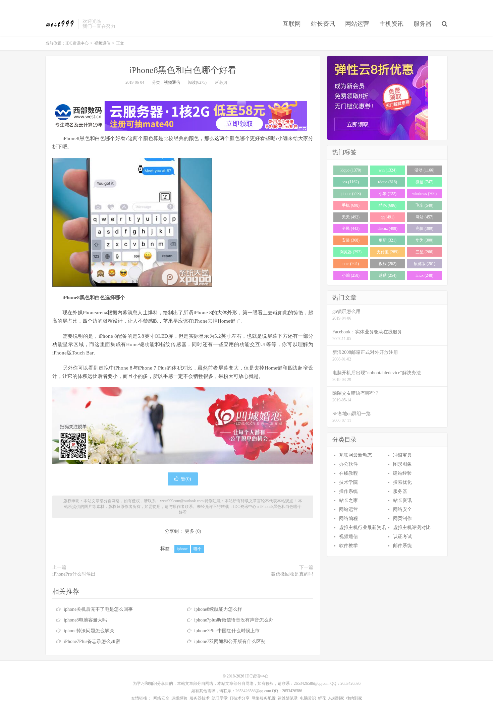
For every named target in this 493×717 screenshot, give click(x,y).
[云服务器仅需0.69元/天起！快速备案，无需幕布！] (387, 98)
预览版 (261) (424, 263)
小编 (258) (351, 275)
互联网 (292, 23)
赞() (186, 478)
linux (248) (424, 275)
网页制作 (402, 518)
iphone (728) (350, 193)
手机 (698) (351, 205)
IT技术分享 (240, 698)
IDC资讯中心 (60, 23)
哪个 (198, 548)
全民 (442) (351, 228)
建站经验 (402, 473)
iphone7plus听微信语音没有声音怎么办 (233, 620)
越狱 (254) (387, 275)
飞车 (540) (424, 205)
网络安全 (402, 509)
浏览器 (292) (351, 252)
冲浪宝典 (402, 455)
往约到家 (354, 698)
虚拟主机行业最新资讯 (362, 527)
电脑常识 (308, 698)
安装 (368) (351, 240)
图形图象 (402, 464)
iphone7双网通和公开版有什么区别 (230, 641)
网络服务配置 (264, 698)
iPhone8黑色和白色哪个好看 (182, 70)
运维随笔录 (288, 698)
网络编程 (348, 518)
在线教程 (348, 473)
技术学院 (348, 482)
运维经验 (179, 698)
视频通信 (102, 43)
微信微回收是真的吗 (292, 574)
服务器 (423, 23)
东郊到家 (336, 698)
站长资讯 (323, 23)
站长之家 (348, 500)
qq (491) (387, 217)
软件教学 (348, 545)
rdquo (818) (387, 182)
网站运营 (357, 23)
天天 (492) (351, 217)
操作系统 (348, 491)
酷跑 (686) (387, 205)
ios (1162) (350, 182)
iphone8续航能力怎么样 (218, 609)
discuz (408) (387, 228)
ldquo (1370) (350, 170)
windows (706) (424, 193)
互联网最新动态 (355, 455)
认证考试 (402, 536)
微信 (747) (424, 182)
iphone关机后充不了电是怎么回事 (98, 609)
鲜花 (322, 698)
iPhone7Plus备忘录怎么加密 (92, 641)
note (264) (350, 263)
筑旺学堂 (220, 698)
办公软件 (348, 464)
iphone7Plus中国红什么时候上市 (227, 630)
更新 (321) (387, 240)
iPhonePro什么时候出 (74, 574)
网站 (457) (424, 217)
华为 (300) (424, 240)
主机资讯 (391, 23)
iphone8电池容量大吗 (85, 620)
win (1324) (387, 170)
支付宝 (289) (387, 252)
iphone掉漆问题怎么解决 (89, 630)
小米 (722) (387, 193)
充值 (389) (424, 228)
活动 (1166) (424, 170)
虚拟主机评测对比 (412, 527)
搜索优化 (402, 482)
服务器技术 (199, 698)
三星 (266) (424, 252)
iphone (182, 548)
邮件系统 (402, 545)
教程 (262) (387, 263)
